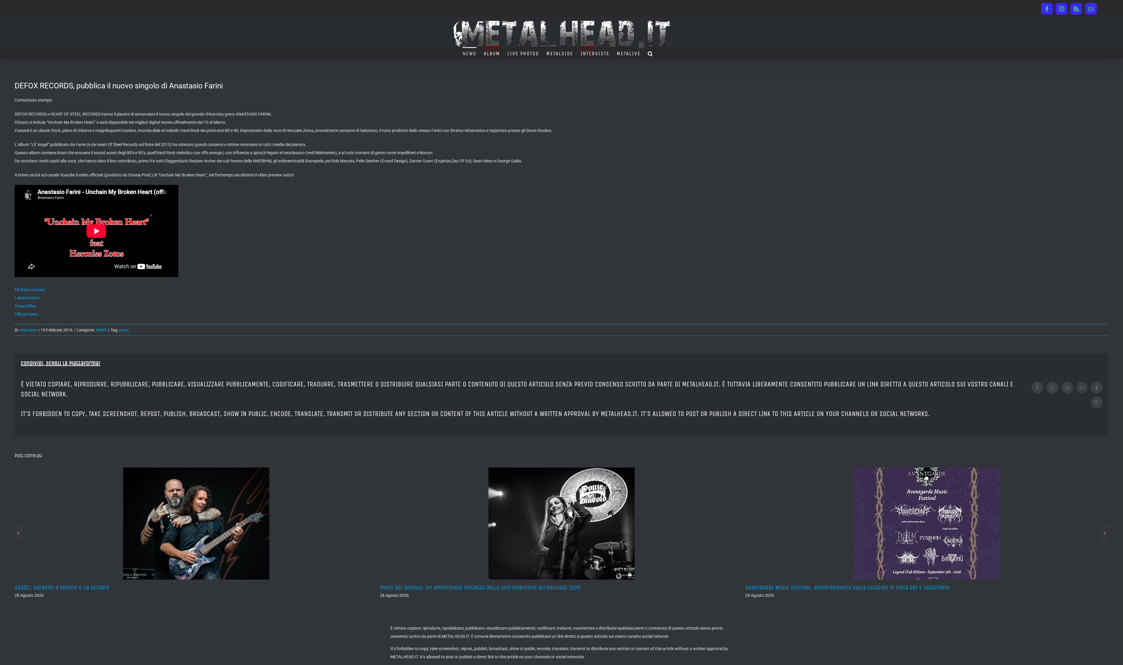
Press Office (25, 306)
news (124, 330)
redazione (28, 330)
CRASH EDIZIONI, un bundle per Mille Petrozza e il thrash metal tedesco (832, 587)
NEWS (101, 330)
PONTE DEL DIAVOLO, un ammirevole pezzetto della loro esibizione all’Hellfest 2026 (115, 587)
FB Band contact (30, 289)
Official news (26, 314)
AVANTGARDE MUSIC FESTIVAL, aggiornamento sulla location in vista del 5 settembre (482, 587)
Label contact (27, 297)
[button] (650, 53)
